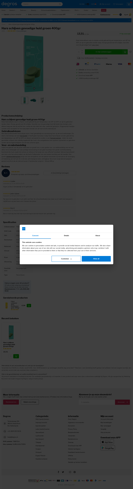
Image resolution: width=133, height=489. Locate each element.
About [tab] (97, 235)
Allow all (96, 259)
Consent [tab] (35, 235)
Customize (65, 259)
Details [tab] (66, 235)
